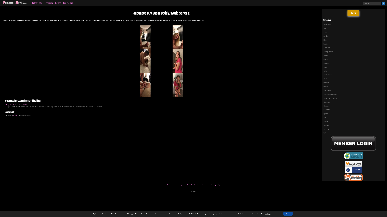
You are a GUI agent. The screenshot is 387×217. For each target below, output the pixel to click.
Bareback (326, 36)
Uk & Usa (326, 129)
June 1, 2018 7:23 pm (20, 104)
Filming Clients (328, 51)
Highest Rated (37, 3)
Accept (288, 214)
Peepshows (327, 90)
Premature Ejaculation (330, 94)
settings (267, 214)
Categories (49, 3)
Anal (325, 28)
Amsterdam (327, 24)
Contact (58, 3)
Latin (325, 79)
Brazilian (326, 44)
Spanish (326, 113)
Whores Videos (171, 185)
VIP (325, 133)
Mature (326, 86)
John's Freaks (328, 75)
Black (325, 40)
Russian (326, 106)
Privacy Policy (215, 185)
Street (325, 117)
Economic (327, 48)
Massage (326, 82)
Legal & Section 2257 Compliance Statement (194, 185)
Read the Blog (68, 3)
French (326, 55)
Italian (325, 71)
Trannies (326, 125)
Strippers (326, 121)
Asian (325, 32)
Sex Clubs (327, 110)
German (326, 59)
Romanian (327, 102)
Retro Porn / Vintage (330, 98)
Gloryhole (326, 63)
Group (325, 67)
